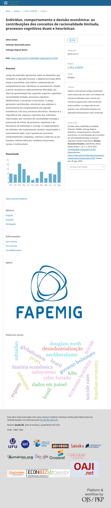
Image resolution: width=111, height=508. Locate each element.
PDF (74, 40)
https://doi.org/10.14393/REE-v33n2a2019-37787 (34, 58)
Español (9, 219)
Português (11, 224)
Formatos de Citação (78, 167)
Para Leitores (11, 241)
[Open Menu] (6, 3)
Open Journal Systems (16, 198)
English (9, 215)
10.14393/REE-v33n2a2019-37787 (82, 149)
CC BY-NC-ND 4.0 (48, 420)
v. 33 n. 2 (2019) (30, 11)
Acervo (17, 11)
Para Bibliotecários (14, 250)
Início (8, 11)
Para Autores (11, 246)
